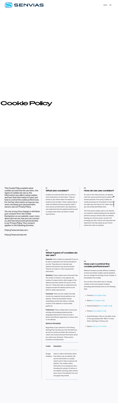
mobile (102, 295)
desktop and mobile (99, 326)
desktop (96, 295)
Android (102, 311)
